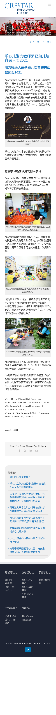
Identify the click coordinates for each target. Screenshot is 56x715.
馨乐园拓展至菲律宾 (20, 476)
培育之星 (9, 586)
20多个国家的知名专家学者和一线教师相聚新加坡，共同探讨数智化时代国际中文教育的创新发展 (27, 497)
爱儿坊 (8, 583)
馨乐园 (8, 579)
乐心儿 (8, 590)
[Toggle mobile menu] (49, 4)
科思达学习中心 (27, 581)
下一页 (45, 42)
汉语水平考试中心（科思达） (10, 619)
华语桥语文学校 (27, 595)
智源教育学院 (45, 581)
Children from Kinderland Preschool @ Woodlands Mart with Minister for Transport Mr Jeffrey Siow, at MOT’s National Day (28, 33)
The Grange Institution (28, 618)
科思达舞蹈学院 (27, 588)
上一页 (35, 42)
